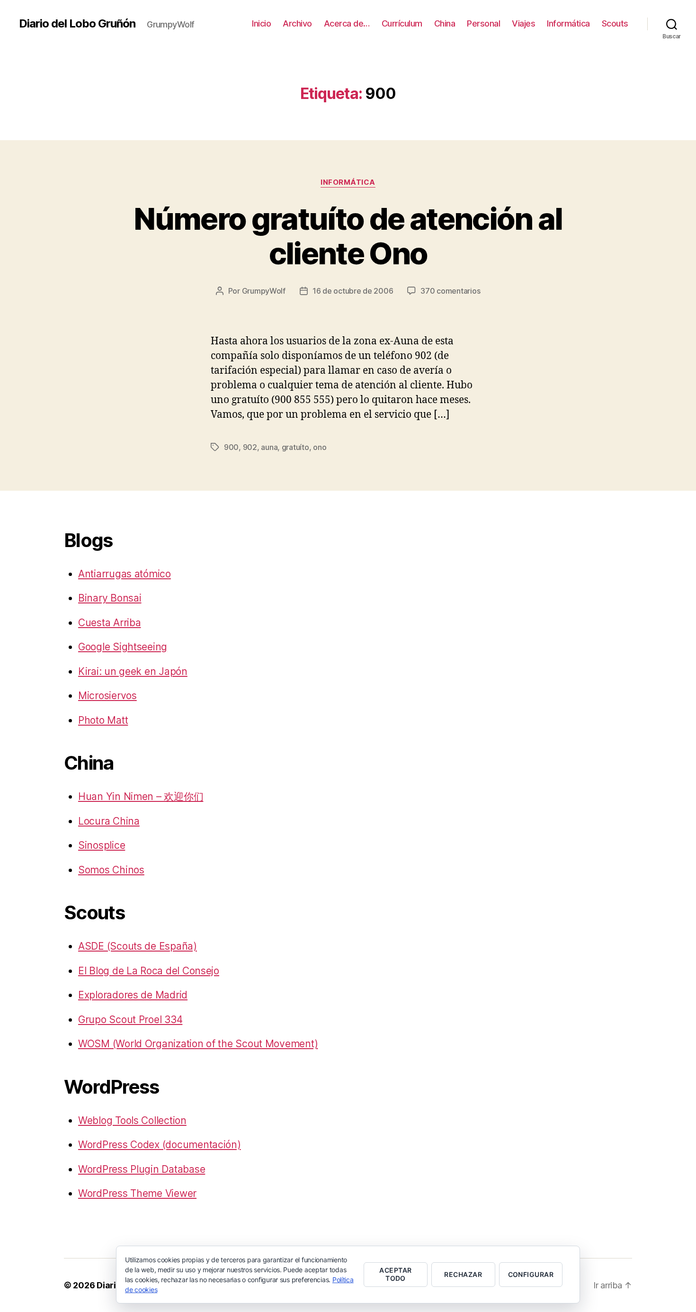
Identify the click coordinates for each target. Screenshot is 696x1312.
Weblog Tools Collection (132, 1120)
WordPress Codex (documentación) (159, 1144)
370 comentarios (450, 291)
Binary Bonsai (110, 598)
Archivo (297, 23)
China (444, 23)
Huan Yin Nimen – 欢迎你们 (140, 796)
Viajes (523, 23)
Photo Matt (103, 720)
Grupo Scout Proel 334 (130, 1019)
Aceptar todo (395, 1274)
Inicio (261, 23)
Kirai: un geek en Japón (132, 671)
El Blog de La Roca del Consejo (148, 971)
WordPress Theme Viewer (137, 1193)
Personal (483, 23)
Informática (568, 23)
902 (250, 447)
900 (231, 447)
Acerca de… (347, 23)
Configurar (531, 1274)
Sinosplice (101, 845)
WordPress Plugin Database (141, 1169)
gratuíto (295, 447)
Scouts (615, 23)
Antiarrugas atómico (124, 574)
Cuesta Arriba (109, 623)
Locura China (109, 821)
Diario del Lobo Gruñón (77, 23)
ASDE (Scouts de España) (137, 946)
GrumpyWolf (264, 291)
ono (319, 447)
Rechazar (463, 1274)
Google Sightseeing (122, 647)
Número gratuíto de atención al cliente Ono (348, 235)
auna (269, 447)
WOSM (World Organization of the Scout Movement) (198, 1044)
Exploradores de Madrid (132, 995)
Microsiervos (107, 695)
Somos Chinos (111, 870)
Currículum (402, 23)
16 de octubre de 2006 (352, 291)
